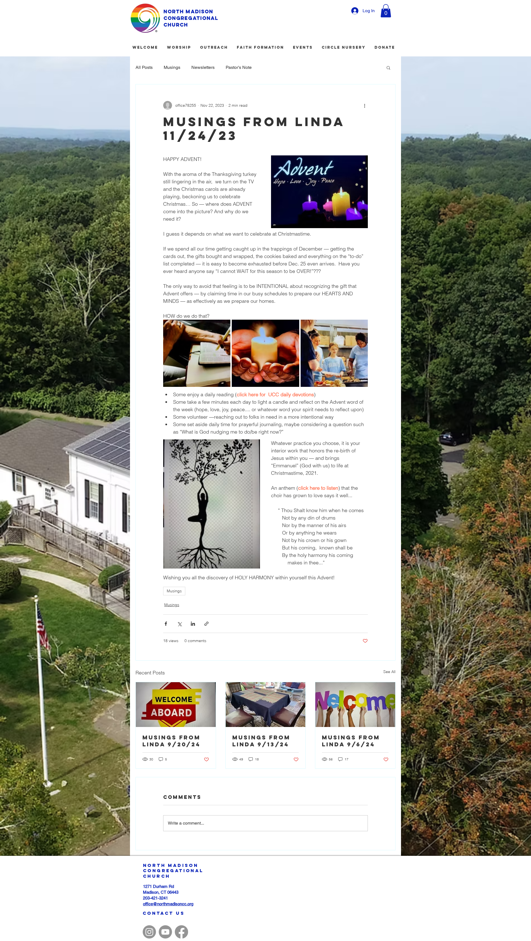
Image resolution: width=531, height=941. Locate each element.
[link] (385, 10)
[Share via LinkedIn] (193, 623)
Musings (172, 67)
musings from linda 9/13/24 (261, 741)
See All (389, 671)
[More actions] (364, 105)
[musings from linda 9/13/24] (266, 704)
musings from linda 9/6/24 (351, 741)
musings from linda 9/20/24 (171, 741)
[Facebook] (181, 932)
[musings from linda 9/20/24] (176, 704)
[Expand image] (196, 353)
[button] (388, 67)
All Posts (144, 67)
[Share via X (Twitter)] (179, 623)
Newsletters (203, 67)
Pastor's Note (239, 67)
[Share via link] (206, 623)
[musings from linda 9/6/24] (355, 704)
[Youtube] (165, 932)
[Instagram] (149, 932)
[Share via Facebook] (165, 623)
